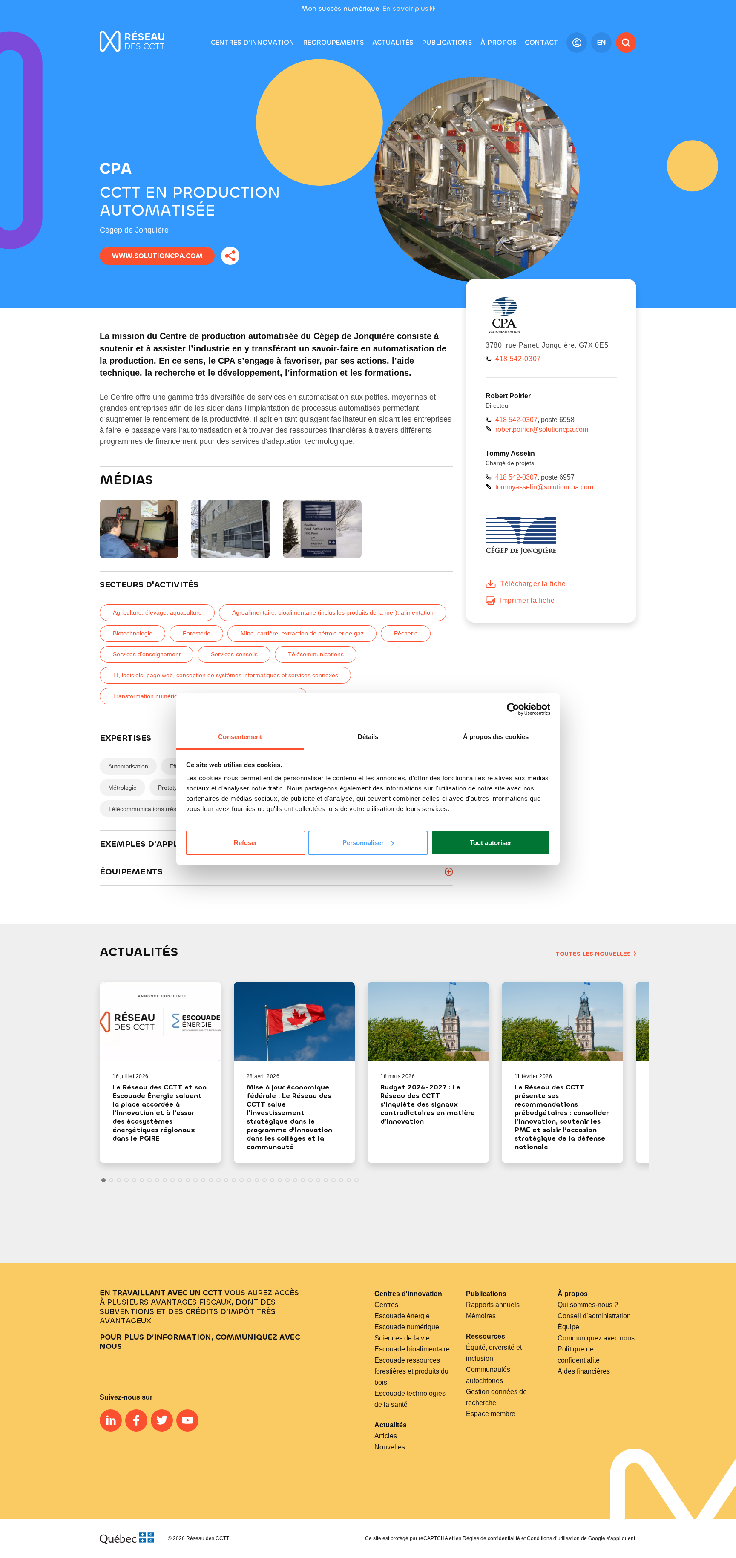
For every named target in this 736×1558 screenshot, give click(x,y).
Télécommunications (316, 654)
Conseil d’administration (594, 1315)
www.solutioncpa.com (157, 255)
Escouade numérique (406, 1327)
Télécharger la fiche (533, 583)
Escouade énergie (402, 1315)
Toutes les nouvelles (593, 954)
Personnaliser (363, 842)
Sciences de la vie (402, 1338)
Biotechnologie (132, 633)
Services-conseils (234, 654)
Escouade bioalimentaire (412, 1349)
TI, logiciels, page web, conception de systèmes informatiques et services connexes (225, 675)
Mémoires (481, 1315)
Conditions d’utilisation (553, 1538)
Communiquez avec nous (596, 1338)
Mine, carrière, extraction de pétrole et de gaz (302, 633)
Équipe (568, 1327)
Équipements (131, 871)
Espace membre (490, 1413)
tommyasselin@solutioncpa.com (544, 487)
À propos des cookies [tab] (496, 736)
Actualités (390, 1425)
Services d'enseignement (147, 654)
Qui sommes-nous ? (588, 1304)
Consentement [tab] (240, 736)
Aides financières (584, 1371)
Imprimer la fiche (527, 600)
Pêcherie (406, 633)
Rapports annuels (493, 1304)
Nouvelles (389, 1447)
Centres (386, 1304)
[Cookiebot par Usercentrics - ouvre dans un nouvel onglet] (513, 709)
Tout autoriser (491, 842)
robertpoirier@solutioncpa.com (541, 429)
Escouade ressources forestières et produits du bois (411, 1371)
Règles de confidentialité (491, 1538)
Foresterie (196, 633)
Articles (385, 1436)
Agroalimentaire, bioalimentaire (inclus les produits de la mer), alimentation (333, 612)
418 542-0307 (518, 358)
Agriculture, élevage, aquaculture (157, 612)
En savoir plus (405, 8)
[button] (333, 42)
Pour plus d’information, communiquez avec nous (200, 1341)
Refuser (245, 842)
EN (601, 42)
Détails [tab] (368, 736)
